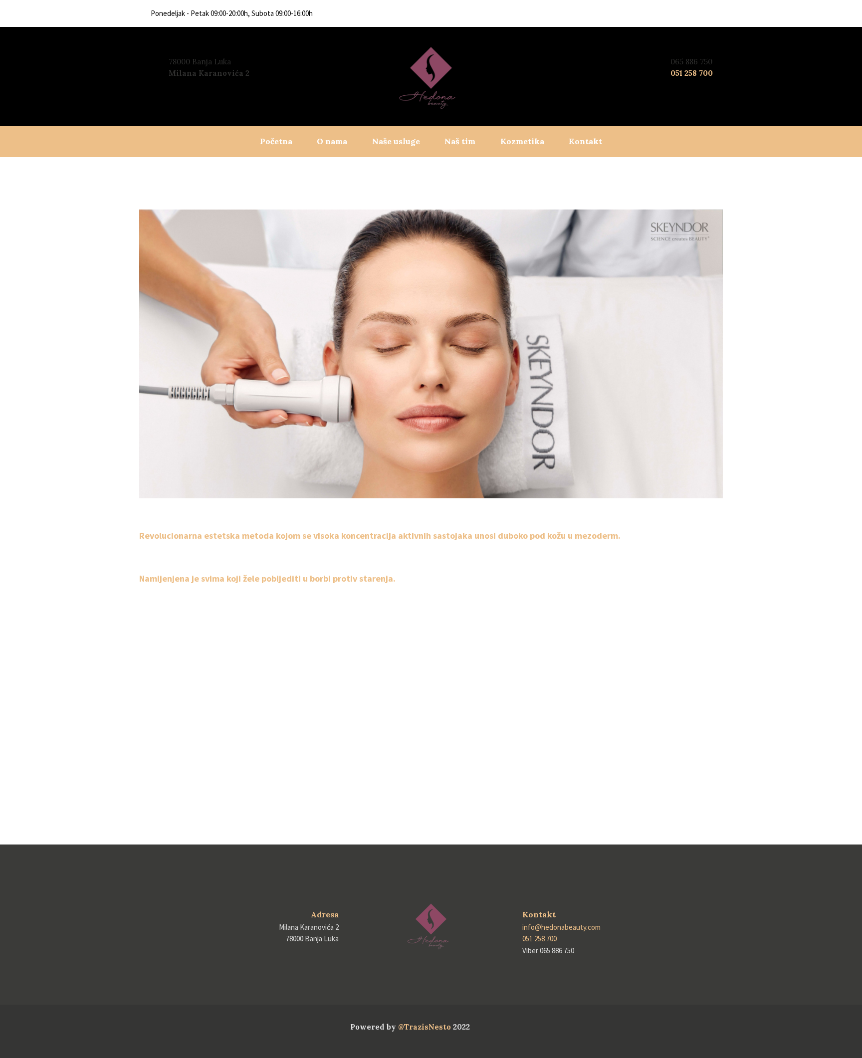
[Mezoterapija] (431, 354)
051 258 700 (691, 73)
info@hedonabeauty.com (561, 927)
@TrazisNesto (424, 1027)
